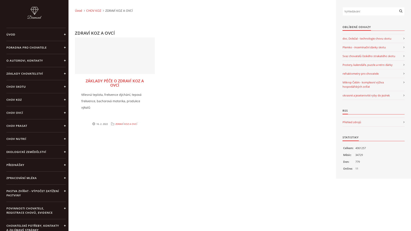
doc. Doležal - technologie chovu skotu (366, 38)
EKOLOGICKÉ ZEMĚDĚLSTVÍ (26, 152)
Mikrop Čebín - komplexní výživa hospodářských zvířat (363, 84)
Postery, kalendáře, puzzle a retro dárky (367, 65)
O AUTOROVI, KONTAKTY (24, 60)
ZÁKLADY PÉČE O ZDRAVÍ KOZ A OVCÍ (115, 83)
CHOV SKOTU (16, 87)
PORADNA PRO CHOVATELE (26, 47)
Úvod (10, 34)
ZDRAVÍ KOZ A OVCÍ (126, 124)
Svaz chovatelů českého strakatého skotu (368, 56)
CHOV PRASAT (16, 126)
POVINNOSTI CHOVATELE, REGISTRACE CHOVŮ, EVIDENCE (29, 210)
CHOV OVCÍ (14, 113)
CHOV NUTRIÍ (16, 139)
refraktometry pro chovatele (360, 74)
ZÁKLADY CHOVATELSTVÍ (24, 74)
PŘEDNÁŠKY (15, 165)
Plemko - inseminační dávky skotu (364, 47)
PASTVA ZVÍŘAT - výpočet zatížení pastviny (32, 193)
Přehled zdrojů (351, 122)
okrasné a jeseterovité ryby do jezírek (366, 95)
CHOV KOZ (14, 100)
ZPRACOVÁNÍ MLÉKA (21, 178)
